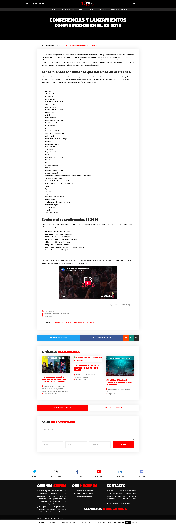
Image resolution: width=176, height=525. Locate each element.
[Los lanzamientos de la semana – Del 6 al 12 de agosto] (88, 359)
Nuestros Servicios (119, 9)
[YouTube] (37, 3)
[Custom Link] (43, 3)
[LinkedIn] (40, 3)
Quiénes (52, 485)
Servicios (105, 509)
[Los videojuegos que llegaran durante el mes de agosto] (121, 366)
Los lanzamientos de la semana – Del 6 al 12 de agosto (86, 368)
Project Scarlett (47, 391)
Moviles (46, 386)
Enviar (123, 444)
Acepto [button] (128, 522)
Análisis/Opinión (67, 9)
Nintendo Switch (81, 375)
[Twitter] (28, 3)
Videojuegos (57, 391)
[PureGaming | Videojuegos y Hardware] (88, 4)
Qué (85, 485)
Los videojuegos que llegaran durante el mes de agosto (119, 382)
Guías (81, 9)
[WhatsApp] (131, 338)
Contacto (116, 485)
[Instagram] (31, 3)
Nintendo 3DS (54, 386)
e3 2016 (68, 322)
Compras (103, 9)
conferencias (58, 322)
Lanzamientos (79, 322)
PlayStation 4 (57, 314)
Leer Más (134, 522)
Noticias (52, 9)
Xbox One (65, 314)
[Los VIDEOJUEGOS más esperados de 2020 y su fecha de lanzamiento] (57, 365)
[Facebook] (34, 3)
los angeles (91, 322)
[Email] (136, 338)
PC (51, 314)
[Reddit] (126, 338)
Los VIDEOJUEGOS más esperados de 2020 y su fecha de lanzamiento (54, 379)
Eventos (91, 9)
